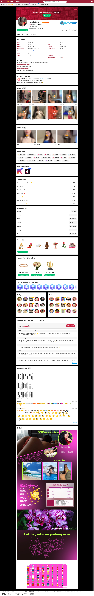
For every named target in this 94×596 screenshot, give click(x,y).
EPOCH (26, 591)
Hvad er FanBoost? (72, 25)
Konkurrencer (34, 4)
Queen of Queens (44, 78)
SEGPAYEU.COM (31, 591)
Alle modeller (4, 4)
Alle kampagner (25, 4)
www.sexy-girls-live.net (18, 591)
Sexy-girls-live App (44, 4)
